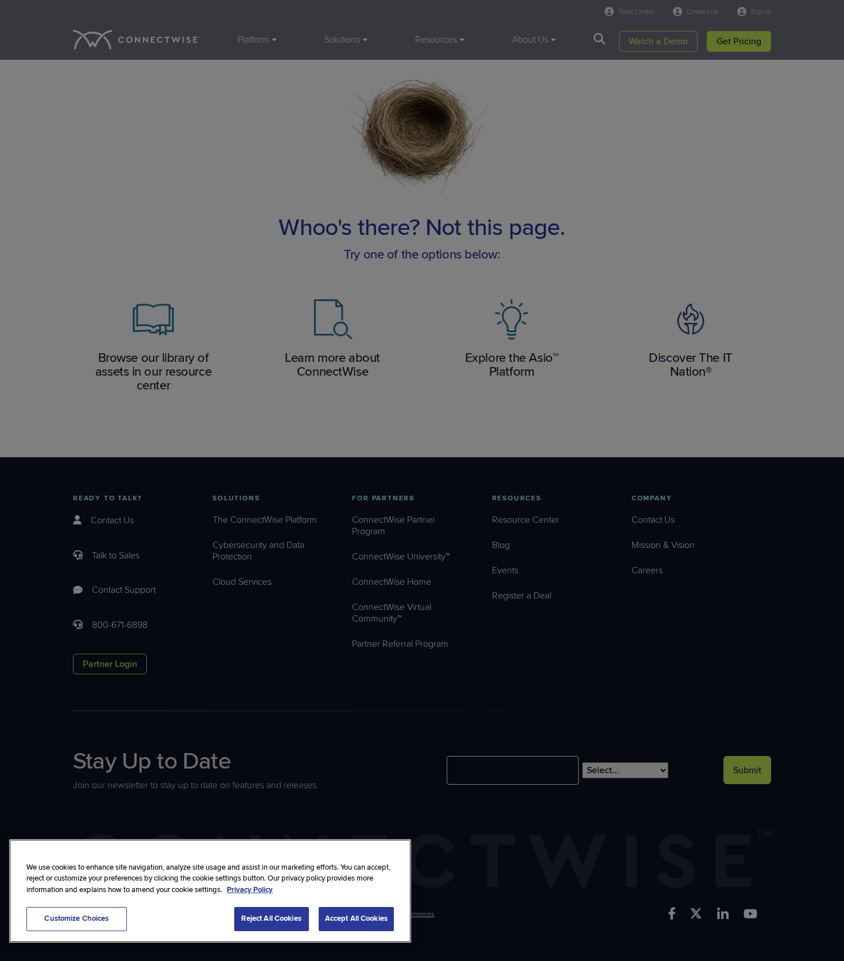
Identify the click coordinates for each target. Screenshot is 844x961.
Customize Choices (76, 918)
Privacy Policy (250, 889)
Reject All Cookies (271, 918)
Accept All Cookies (356, 918)
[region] (210, 891)
